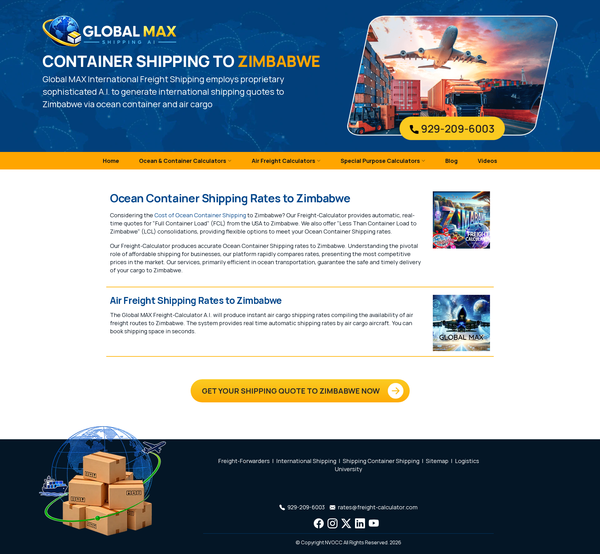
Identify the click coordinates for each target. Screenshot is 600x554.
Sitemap (437, 461)
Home (111, 160)
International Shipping (306, 461)
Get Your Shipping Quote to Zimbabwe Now (291, 390)
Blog (451, 160)
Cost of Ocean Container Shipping (200, 215)
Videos (487, 160)
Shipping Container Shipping (381, 461)
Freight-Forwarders (244, 461)
